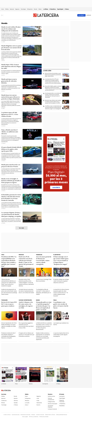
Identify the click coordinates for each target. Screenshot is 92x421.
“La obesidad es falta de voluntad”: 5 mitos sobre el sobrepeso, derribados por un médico (43, 292)
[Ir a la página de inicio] (46, 15)
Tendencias (39, 254)
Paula (55, 300)
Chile (2, 254)
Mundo (35, 9)
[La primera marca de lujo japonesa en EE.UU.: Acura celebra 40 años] (32, 117)
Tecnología (23, 9)
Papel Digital (60, 9)
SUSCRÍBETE (56, 187)
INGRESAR (88, 15)
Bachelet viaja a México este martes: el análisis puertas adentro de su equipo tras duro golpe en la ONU (53, 102)
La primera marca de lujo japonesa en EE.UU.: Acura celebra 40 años (9, 114)
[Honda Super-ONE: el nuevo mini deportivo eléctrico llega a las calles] (32, 69)
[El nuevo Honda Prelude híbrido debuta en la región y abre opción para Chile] (32, 151)
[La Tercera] (7, 382)
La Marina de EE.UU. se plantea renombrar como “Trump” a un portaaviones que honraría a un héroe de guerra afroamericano (44, 326)
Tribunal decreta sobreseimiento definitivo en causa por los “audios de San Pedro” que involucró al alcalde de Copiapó (8, 283)
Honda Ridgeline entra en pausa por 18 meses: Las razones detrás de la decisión (11, 47)
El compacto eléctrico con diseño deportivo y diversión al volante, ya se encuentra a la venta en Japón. (11, 72)
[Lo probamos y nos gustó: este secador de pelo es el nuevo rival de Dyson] (61, 315)
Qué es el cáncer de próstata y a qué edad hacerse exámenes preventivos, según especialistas (53, 75)
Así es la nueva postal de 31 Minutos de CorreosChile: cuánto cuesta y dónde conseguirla (43, 260)
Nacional (12, 9)
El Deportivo (30, 9)
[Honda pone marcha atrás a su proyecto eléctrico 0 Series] (32, 169)
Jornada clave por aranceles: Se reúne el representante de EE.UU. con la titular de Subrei (26, 291)
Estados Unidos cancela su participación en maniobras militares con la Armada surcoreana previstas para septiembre (43, 336)
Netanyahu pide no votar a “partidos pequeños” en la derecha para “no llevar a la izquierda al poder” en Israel (43, 306)
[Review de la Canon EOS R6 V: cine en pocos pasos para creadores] (9, 315)
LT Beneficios (53, 9)
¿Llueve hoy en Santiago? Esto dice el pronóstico (43, 280)
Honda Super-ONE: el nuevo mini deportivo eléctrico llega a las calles (11, 66)
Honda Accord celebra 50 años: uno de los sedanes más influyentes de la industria (11, 29)
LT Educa (67, 9)
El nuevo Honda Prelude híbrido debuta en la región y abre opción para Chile (11, 149)
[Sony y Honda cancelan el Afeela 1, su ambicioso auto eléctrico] (32, 134)
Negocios (17, 9)
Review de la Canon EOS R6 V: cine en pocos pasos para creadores (9, 304)
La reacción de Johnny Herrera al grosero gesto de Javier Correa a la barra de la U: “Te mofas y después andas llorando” (61, 293)
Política (7, 9)
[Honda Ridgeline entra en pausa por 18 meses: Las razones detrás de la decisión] (32, 50)
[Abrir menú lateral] (2, 15)
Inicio (2, 9)
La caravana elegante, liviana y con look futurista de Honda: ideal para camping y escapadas (11, 214)
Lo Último (45, 9)
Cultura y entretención (25, 300)
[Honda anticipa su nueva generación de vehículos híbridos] (32, 83)
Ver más (21, 228)
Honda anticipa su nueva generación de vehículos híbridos (9, 81)
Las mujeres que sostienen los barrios (60, 323)
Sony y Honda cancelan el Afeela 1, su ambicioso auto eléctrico (9, 131)
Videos (39, 9)
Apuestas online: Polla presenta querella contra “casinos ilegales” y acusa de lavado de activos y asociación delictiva (26, 283)
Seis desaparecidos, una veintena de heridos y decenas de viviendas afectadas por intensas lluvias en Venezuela (53, 95)
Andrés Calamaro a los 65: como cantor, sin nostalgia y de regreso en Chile (26, 305)
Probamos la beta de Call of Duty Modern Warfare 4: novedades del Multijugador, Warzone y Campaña (8, 335)
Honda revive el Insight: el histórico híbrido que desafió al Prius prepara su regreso (11, 180)
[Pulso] (21, 382)
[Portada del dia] (56, 161)
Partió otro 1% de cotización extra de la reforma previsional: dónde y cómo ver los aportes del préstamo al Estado (26, 261)
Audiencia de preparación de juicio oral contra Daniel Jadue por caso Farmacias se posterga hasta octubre (9, 292)
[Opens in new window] (35, 382)
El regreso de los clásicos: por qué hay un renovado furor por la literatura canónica (26, 334)
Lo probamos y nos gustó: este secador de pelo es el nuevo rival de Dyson (60, 305)
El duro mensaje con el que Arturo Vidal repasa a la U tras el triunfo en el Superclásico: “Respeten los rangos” (60, 260)
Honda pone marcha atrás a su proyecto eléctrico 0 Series (10, 165)
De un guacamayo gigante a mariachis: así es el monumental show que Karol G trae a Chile (26, 325)
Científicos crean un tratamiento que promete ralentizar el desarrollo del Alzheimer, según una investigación (53, 107)
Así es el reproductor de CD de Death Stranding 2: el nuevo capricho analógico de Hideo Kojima (9, 325)
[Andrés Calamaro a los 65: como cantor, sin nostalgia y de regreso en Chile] (26, 315)
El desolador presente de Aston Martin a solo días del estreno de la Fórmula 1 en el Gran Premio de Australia (11, 197)
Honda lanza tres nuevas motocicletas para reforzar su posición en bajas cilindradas (10, 97)
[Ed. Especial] (49, 382)
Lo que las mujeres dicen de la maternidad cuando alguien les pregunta (61, 334)
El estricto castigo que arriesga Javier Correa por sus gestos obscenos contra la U (61, 281)
